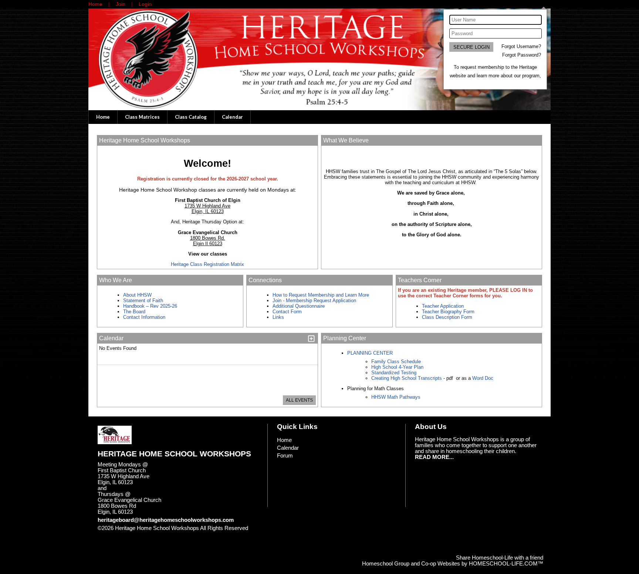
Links (278, 317)
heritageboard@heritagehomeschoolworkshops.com (166, 520)
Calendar (232, 117)
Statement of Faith (143, 300)
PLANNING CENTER (370, 353)
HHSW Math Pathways (395, 397)
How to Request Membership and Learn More (321, 295)
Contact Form (287, 311)
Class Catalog (191, 117)
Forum (285, 456)
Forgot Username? (521, 46)
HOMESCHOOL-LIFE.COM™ (506, 564)
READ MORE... (434, 457)
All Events (299, 400)
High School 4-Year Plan (397, 367)
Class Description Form (447, 317)
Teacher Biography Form (448, 311)
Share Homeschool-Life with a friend (499, 558)
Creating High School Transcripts (406, 378)
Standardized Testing (393, 372)
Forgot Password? (521, 55)
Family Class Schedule (396, 361)
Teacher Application (443, 306)
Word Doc (482, 378)
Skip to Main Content (128, 534)
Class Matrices (142, 117)
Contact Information (145, 317)
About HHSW (137, 295)
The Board (134, 311)
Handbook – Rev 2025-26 (150, 306)
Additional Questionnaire (299, 306)
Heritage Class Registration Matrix (207, 264)
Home (103, 117)
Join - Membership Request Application (314, 300)
